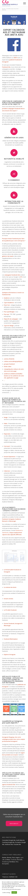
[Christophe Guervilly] (11, 3)
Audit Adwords (20, 840)
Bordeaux (12, 862)
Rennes (9, 857)
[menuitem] (24, 3)
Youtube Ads (17, 844)
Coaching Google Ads (8, 842)
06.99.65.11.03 (13, 877)
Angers (18, 857)
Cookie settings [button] (6, 892)
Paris (13, 857)
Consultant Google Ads (8, 840)
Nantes (4, 857)
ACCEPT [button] (14, 892)
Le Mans (7, 859)
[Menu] (24, 3)
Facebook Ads (9, 844)
